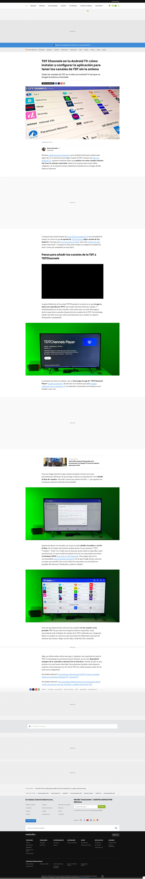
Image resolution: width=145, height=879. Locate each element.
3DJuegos (42, 842)
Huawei (28, 811)
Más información (85, 877)
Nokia (98, 50)
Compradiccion (99, 847)
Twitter (118, 6)
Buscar (116, 828)
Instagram (113, 6)
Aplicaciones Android (64, 804)
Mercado (60, 808)
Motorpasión (84, 842)
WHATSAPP (99, 6)
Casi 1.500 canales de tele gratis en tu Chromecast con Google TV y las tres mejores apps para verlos (84, 463)
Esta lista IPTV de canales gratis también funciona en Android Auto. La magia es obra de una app (60, 788)
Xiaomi (60, 811)
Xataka (28, 842)
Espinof (55, 845)
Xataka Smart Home (29, 850)
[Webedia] (115, 1)
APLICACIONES (52, 6)
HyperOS (56, 50)
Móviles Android (30, 804)
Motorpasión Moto (86, 845)
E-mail (64, 83)
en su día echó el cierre (69, 242)
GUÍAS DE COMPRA (86, 6)
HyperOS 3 (49, 50)
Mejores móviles (88, 793)
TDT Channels (69, 689)
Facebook (56, 83)
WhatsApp (41, 50)
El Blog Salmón (112, 842)
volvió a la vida (94, 242)
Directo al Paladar (72, 842)
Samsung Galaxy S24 (109, 793)
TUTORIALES (73, 6)
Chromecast (73, 50)
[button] (53, 148)
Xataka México (30, 864)
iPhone (92, 50)
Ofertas (86, 50)
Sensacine (56, 842)
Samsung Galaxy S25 (43, 793)
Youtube (116, 6)
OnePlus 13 (98, 793)
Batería (104, 50)
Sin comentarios (48, 83)
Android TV (59, 689)
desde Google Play (55, 383)
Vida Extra (42, 845)
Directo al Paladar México (72, 864)
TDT (77, 689)
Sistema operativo (47, 808)
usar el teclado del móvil (64, 559)
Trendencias (98, 842)
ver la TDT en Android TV (77, 236)
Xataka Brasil (29, 866)
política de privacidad (96, 810)
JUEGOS (63, 6)
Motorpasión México (84, 864)
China (80, 50)
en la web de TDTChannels (67, 556)
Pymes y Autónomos (112, 845)
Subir (114, 835)
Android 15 (65, 793)
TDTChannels (77, 239)
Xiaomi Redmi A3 (55, 793)
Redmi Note (64, 50)
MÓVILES (42, 6)
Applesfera (29, 847)
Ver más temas (30, 821)
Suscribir (102, 806)
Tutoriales (51, 689)
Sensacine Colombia (56, 866)
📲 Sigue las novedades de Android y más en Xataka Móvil (71, 45)
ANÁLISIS (33, 6)
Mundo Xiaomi (29, 853)
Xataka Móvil (29, 845)
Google (44, 811)
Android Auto (45, 814)
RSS (94, 820)
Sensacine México (58, 864)
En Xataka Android (73, 459)
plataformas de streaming (58, 155)
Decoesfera (98, 845)
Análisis (44, 804)
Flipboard (110, 6)
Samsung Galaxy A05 (76, 793)
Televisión (84, 689)
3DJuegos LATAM (44, 864)
